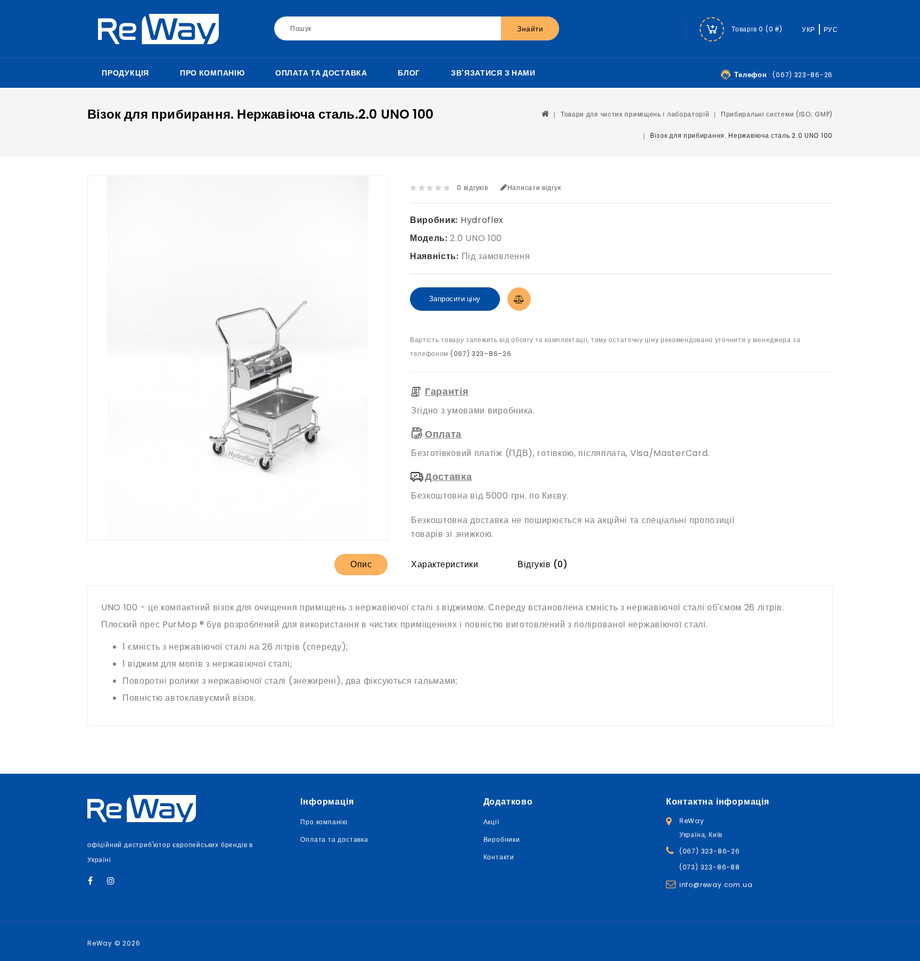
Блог (409, 73)
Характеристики (444, 564)
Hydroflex (482, 220)
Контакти (498, 856)
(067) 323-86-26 (709, 851)
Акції (491, 821)
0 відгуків (472, 187)
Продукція (125, 73)
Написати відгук (534, 187)
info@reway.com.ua (716, 884)
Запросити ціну (455, 299)
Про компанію (212, 73)
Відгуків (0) (543, 564)
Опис (361, 564)
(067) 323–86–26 (481, 353)
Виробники (501, 839)
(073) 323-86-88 (709, 867)
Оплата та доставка (321, 73)
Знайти (530, 28)
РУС (831, 29)
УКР (808, 29)
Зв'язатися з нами (493, 73)
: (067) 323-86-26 (783, 75)
